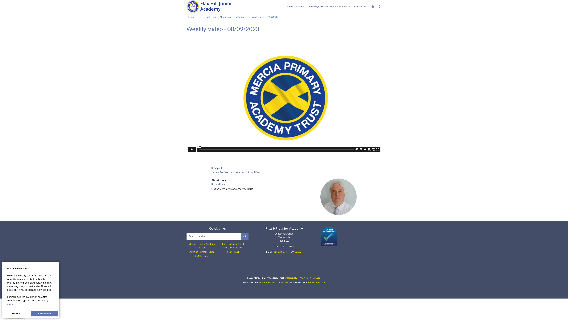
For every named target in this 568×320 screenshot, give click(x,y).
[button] (244, 236)
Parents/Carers (317, 6)
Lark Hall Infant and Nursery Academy (233, 245)
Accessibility (291, 278)
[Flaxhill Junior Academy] (210, 6)
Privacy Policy (304, 278)
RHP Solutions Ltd (316, 282)
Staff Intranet (202, 256)
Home (290, 6)
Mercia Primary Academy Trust (202, 245)
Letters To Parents (221, 172)
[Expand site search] (380, 6)
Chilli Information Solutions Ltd (273, 282)
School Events (255, 172)
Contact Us (360, 6)
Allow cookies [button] (44, 313)
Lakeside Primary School (202, 251)
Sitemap (316, 278)
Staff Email (233, 251)
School (300, 6)
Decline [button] (16, 313)
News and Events (340, 6)
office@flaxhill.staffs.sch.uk (287, 252)
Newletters (240, 172)
